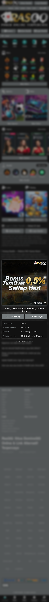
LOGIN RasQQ (36, 317)
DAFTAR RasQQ (13, 317)
